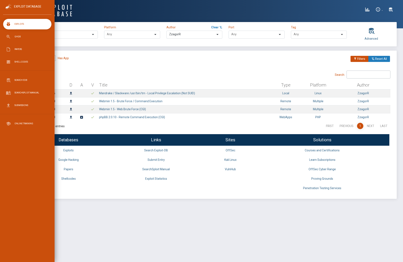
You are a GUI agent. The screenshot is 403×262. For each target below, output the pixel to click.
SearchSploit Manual (156, 169)
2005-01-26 (47, 93)
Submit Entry (156, 159)
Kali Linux (230, 159)
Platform (110, 27)
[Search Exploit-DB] (391, 10)
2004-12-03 (47, 117)
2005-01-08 (47, 101)
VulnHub (230, 169)
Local (285, 93)
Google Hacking (68, 159)
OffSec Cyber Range (322, 169)
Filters (361, 58)
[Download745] (71, 109)
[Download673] (71, 117)
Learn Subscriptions (322, 159)
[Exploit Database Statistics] (367, 10)
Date (47, 85)
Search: (340, 74)
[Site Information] (379, 10)
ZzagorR (363, 93)
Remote (285, 101)
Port (231, 27)
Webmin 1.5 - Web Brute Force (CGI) (122, 109)
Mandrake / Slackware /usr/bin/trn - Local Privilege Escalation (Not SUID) (147, 93)
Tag (293, 27)
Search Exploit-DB (156, 150)
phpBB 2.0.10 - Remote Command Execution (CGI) (132, 117)
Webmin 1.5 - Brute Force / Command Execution (130, 101)
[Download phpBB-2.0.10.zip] (82, 117)
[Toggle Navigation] (27, 10)
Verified (42, 58)
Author (171, 27)
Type (46, 27)
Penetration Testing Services (322, 188)
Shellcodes (68, 178)
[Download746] (71, 101)
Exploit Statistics (156, 178)
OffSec (230, 150)
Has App (63, 58)
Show (33, 74)
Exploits (68, 150)
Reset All (380, 58)
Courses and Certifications (322, 150)
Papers (68, 169)
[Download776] (71, 93)
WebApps (285, 117)
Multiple (318, 101)
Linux (318, 93)
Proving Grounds (322, 178)
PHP (318, 117)
